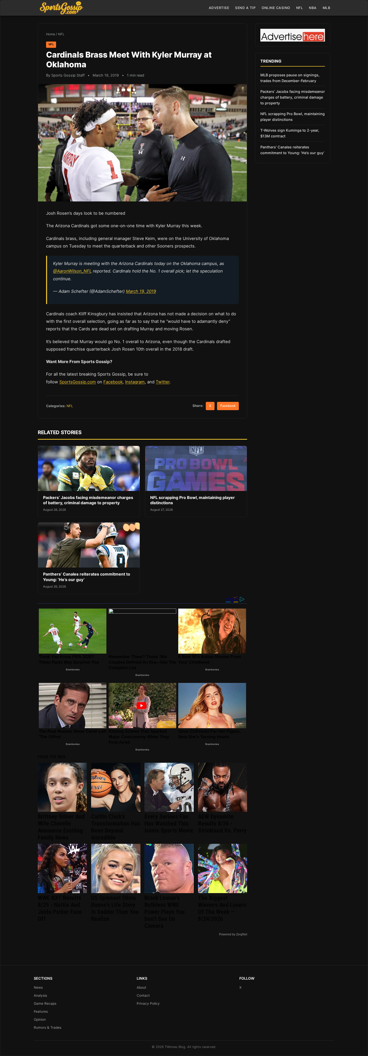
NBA (313, 8)
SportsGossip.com (77, 381)
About (141, 987)
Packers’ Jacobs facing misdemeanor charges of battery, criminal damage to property (88, 500)
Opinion (40, 1019)
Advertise (219, 8)
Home (50, 34)
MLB (326, 8)
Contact (143, 995)
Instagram (135, 381)
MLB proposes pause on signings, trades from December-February (289, 78)
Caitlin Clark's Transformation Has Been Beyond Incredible (115, 827)
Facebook (113, 381)
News (38, 987)
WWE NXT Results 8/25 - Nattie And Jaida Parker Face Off (60, 908)
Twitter (162, 381)
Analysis (40, 995)
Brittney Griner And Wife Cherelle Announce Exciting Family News (61, 827)
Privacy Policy (148, 1003)
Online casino (276, 8)
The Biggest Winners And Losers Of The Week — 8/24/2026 (222, 908)
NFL (299, 8)
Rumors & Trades (47, 1027)
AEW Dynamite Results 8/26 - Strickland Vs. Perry (222, 823)
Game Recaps (45, 1003)
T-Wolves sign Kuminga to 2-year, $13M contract (289, 133)
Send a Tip (245, 8)
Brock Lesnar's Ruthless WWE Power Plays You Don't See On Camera (164, 911)
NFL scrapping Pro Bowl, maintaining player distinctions (292, 117)
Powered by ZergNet (233, 934)
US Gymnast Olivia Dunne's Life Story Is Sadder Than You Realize (115, 908)
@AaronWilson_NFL (72, 271)
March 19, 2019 (141, 291)
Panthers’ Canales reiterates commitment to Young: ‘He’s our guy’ (292, 150)
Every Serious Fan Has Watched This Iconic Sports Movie (168, 823)
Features (41, 1011)
